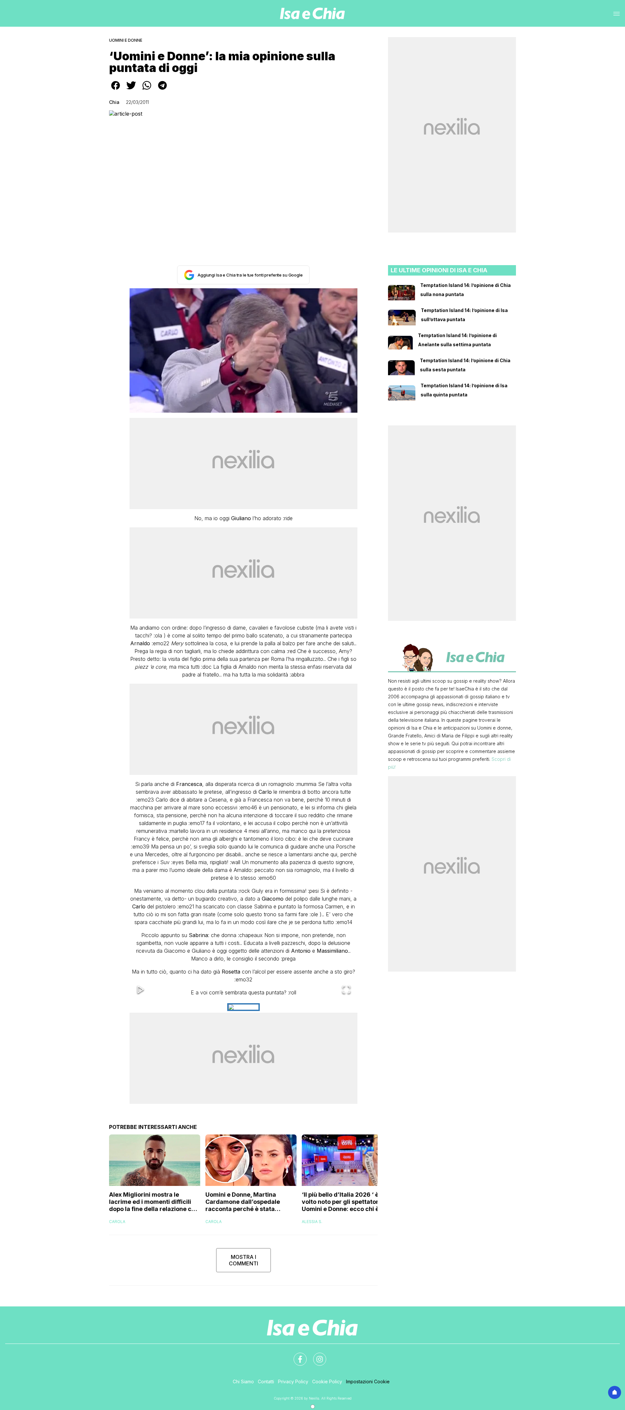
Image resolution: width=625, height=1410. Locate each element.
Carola (117, 1221)
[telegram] (162, 90)
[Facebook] (296, 1355)
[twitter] (131, 90)
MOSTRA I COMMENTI (243, 1260)
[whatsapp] (146, 90)
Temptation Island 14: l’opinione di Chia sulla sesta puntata (465, 365)
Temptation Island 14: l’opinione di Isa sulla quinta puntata (464, 390)
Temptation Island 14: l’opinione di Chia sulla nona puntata (465, 289)
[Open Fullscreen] (346, 990)
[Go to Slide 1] (243, 1007)
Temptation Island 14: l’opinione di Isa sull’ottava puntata (464, 314)
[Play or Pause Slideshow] (141, 990)
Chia (114, 102)
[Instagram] (315, 1355)
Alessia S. (312, 1221)
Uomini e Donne (125, 40)
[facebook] (115, 90)
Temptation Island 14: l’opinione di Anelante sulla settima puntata (457, 340)
